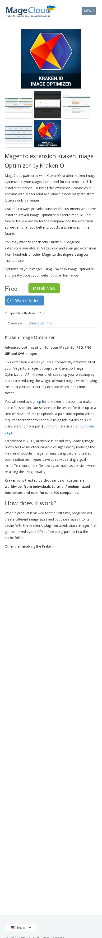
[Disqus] (51, 611)
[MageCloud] (31, 11)
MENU (89, 10)
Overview (15, 323)
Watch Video (27, 300)
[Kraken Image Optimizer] (18, 105)
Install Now (44, 288)
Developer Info (40, 323)
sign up (35, 401)
